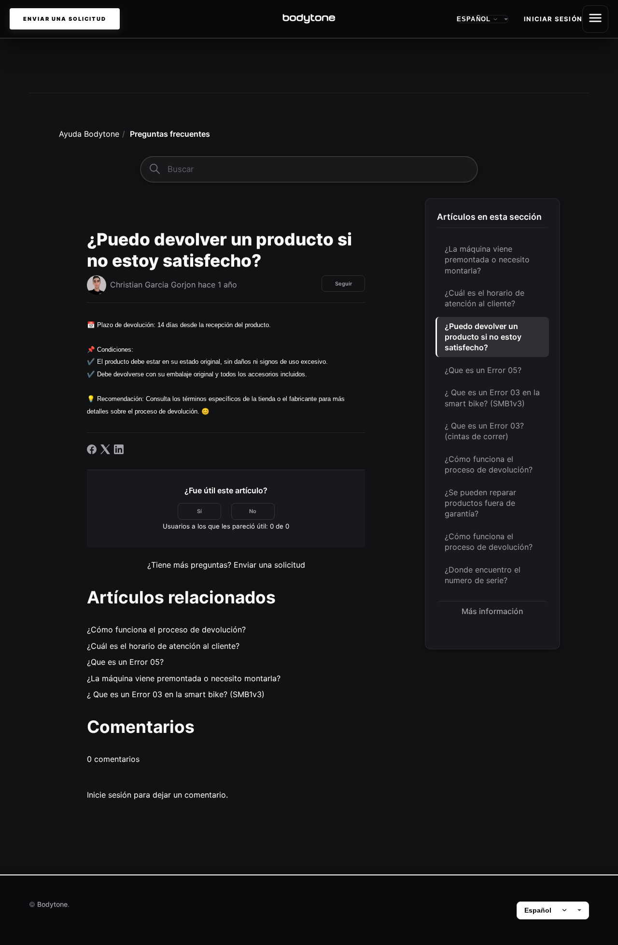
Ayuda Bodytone (89, 134)
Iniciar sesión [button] (553, 19)
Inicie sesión (109, 795)
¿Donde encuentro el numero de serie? (482, 575)
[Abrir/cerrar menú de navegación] (595, 19)
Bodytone (52, 904)
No (252, 511)
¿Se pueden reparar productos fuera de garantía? (480, 503)
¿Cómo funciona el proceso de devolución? (489, 464)
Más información (492, 611)
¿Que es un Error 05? (483, 370)
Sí (199, 511)
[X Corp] (105, 449)
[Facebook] (92, 449)
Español (537, 910)
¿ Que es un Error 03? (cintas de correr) (484, 431)
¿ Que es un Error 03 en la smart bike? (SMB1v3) (492, 397)
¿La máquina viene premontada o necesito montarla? (487, 259)
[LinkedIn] (119, 449)
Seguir (343, 283)
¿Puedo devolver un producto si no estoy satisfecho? (483, 337)
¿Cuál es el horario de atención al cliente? (484, 298)
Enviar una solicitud (64, 18)
